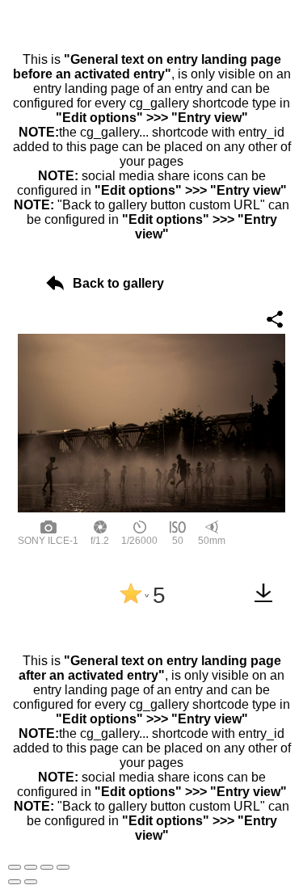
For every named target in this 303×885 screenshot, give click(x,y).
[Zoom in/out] (63, 867)
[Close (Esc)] (14, 867)
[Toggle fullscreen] (46, 867)
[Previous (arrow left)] (14, 881)
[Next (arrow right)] (30, 881)
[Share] (30, 867)
